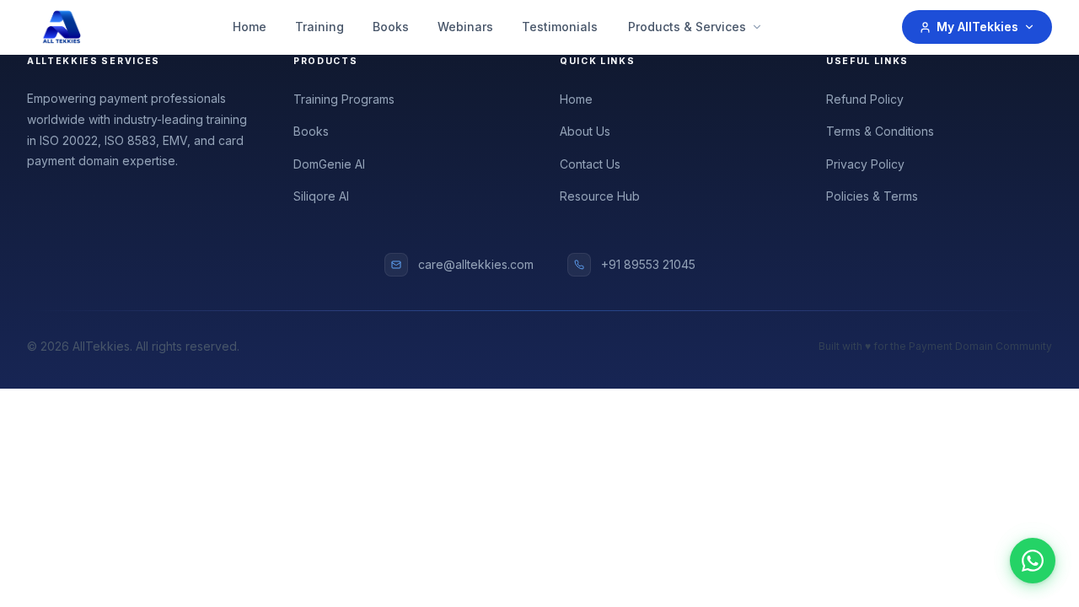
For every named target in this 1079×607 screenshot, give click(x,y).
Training (319, 26)
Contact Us (590, 164)
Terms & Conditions (880, 131)
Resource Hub (600, 196)
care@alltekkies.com (476, 264)
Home (249, 26)
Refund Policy (865, 99)
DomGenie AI (329, 164)
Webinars (465, 26)
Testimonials (560, 26)
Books (391, 26)
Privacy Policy (865, 164)
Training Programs (344, 99)
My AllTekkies (977, 26)
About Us (585, 131)
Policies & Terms (872, 196)
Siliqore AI (321, 196)
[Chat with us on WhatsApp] (1032, 560)
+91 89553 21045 (648, 264)
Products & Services (687, 26)
